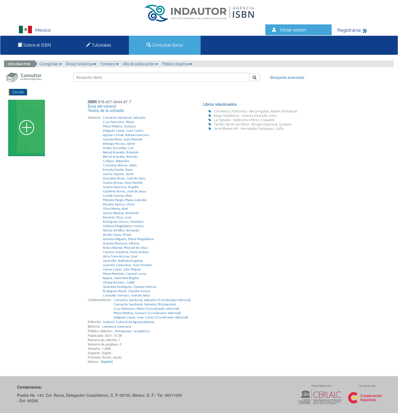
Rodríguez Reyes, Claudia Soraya (126, 291)
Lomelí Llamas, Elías (117, 196)
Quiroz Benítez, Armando (121, 213)
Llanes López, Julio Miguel (122, 269)
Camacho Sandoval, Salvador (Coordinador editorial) (152, 300)
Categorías (49, 64)
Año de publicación (139, 64)
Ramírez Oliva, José (117, 217)
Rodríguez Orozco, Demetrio (123, 222)
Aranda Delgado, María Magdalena (128, 239)
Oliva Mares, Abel (115, 209)
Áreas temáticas (80, 64)
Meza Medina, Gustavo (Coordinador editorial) (147, 313)
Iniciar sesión (293, 30)
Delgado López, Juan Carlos (123, 131)
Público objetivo (176, 64)
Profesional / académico (132, 331)
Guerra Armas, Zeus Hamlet (122, 183)
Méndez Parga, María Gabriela (124, 200)
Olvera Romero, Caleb (119, 282)
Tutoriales (100, 45)
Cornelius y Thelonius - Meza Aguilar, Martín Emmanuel (255, 111)
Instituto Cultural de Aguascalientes (128, 322)
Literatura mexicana (116, 326)
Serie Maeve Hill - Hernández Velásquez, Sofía (248, 128)
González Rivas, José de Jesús (124, 178)
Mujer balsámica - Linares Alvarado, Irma (245, 115)
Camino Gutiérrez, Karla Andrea (126, 252)
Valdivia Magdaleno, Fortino (123, 226)
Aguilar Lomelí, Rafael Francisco (126, 135)
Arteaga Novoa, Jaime (119, 144)
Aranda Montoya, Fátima (121, 243)
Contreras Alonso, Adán (120, 165)
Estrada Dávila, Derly (118, 170)
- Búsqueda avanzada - (287, 77)
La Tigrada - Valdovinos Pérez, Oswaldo (244, 120)
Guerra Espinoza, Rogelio (121, 187)
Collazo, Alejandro (116, 161)
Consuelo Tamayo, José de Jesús (126, 295)
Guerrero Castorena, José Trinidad (127, 265)
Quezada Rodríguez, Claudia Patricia (129, 287)
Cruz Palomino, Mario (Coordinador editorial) (146, 309)
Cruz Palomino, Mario (118, 122)
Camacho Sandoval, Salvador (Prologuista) (145, 304)
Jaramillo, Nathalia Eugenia (123, 261)
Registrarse (349, 30)
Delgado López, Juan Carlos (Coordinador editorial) (151, 317)
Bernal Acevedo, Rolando (121, 152)
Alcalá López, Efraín (117, 235)
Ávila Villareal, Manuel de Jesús (125, 248)
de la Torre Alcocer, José (120, 256)
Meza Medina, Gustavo (119, 126)
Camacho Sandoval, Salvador (124, 118)
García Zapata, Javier (118, 174)
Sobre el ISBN (36, 45)
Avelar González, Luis (118, 148)
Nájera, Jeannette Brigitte (121, 278)
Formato (108, 64)
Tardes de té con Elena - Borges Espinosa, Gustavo (253, 124)
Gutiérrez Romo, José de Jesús (124, 191)
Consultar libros (167, 45)
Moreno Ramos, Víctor (119, 204)
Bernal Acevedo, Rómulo (120, 157)
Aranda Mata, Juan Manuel (122, 139)
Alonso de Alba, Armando (121, 230)
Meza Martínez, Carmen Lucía (124, 274)
